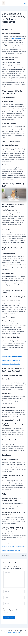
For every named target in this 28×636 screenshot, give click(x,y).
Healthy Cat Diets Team (14, 632)
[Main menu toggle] (24, 3)
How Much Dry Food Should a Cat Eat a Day (13, 546)
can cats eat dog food (18, 38)
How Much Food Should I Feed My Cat (12, 356)
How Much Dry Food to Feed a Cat (11, 364)
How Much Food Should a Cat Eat (11, 360)
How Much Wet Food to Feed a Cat (11, 550)
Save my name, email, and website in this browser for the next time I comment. (13, 610)
